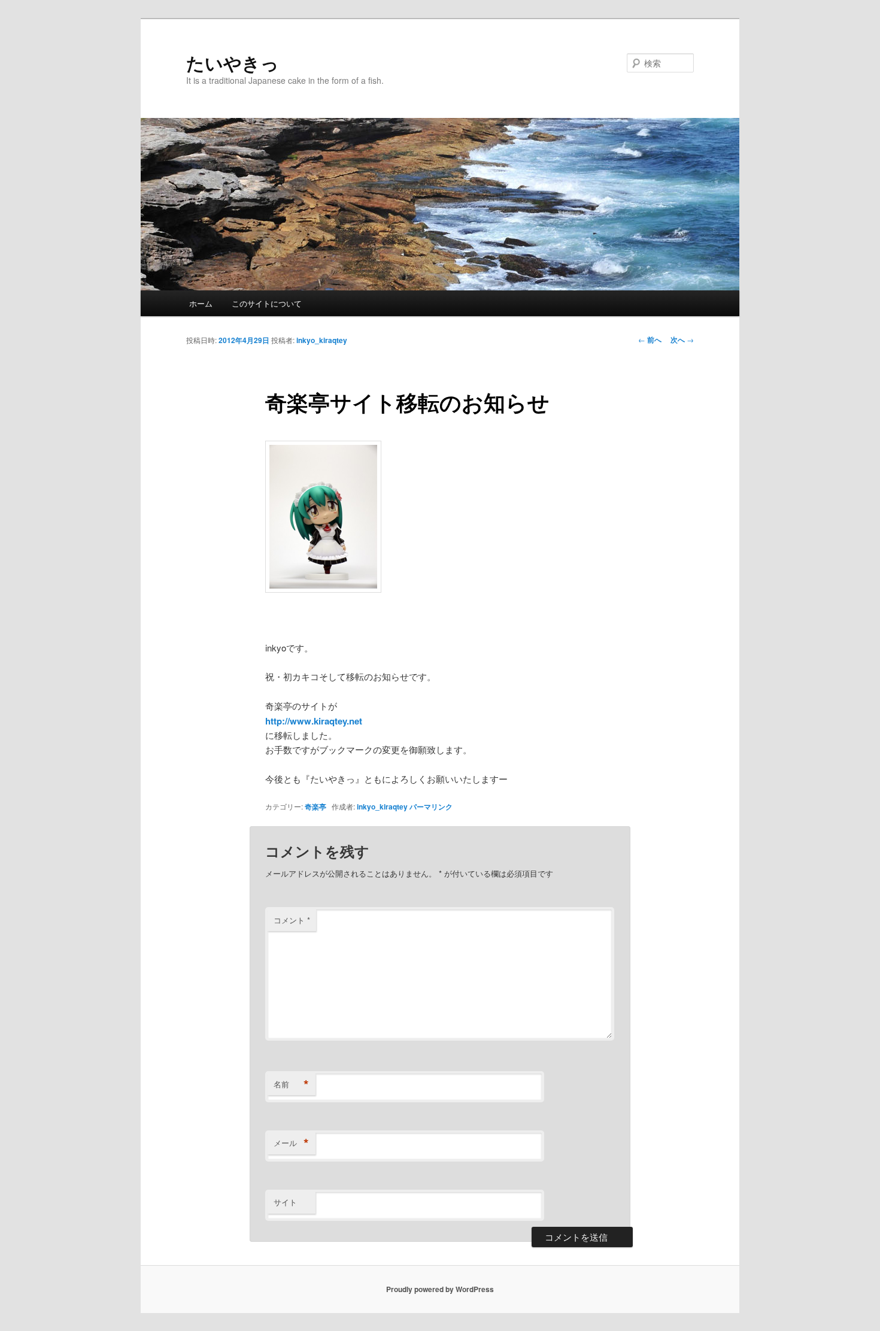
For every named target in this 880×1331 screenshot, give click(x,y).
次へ (682, 339)
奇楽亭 (315, 806)
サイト (285, 1202)
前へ (649, 339)
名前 (291, 1084)
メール (291, 1143)
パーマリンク (431, 806)
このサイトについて (267, 303)
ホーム (201, 303)
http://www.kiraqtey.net (313, 720)
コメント (292, 920)
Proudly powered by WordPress (440, 1289)
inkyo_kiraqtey (321, 340)
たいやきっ (232, 62)
